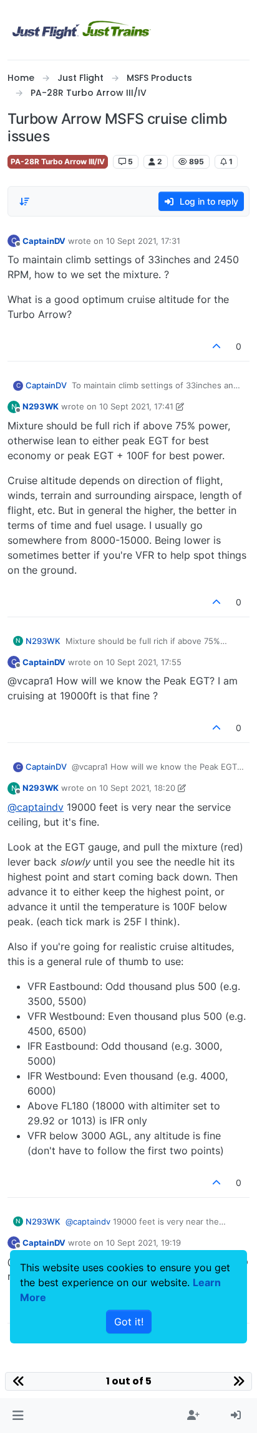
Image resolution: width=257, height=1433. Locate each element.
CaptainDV (43, 241)
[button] (18, 1415)
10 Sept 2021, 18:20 (137, 788)
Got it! (128, 1321)
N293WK (40, 406)
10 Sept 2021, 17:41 (136, 406)
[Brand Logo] (81, 30)
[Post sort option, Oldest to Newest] (24, 201)
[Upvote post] (217, 346)
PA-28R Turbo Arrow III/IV (58, 161)
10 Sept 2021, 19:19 (143, 1243)
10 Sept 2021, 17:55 (144, 662)
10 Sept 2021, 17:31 (143, 241)
